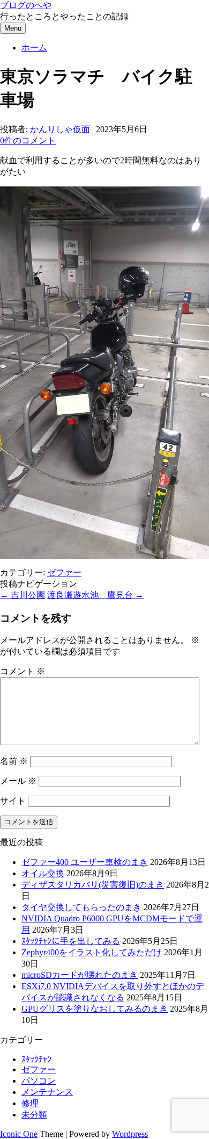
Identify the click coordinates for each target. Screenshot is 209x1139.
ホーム (34, 47)
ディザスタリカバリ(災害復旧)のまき (92, 884)
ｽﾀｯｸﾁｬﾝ (36, 1059)
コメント (22, 671)
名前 (14, 761)
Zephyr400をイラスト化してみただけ (91, 952)
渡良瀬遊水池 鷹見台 (95, 595)
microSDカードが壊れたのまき (79, 974)
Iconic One (19, 1133)
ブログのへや (25, 5)
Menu (12, 28)
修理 (30, 1103)
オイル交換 (42, 873)
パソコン (38, 1080)
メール (18, 780)
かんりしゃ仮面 (60, 129)
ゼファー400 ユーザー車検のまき (84, 862)
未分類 (34, 1114)
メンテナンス (47, 1092)
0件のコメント (28, 140)
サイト (13, 800)
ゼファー (64, 572)
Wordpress (130, 1133)
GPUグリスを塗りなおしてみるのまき (94, 1008)
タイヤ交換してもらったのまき (81, 907)
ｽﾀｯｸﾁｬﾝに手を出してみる (70, 941)
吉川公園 (22, 595)
